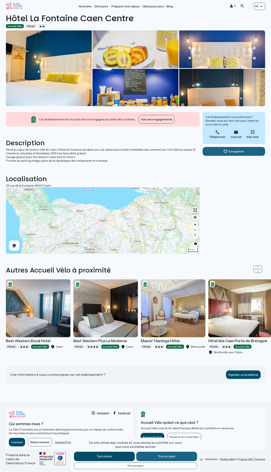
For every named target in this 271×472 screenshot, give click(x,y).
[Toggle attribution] (195, 244)
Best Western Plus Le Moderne (100, 341)
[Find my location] (195, 217)
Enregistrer (236, 151)
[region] (103, 220)
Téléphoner (217, 137)
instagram (103, 413)
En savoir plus (152, 437)
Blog (170, 6)
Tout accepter (167, 456)
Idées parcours (153, 6)
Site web (252, 137)
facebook (124, 413)
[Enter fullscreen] (195, 210)
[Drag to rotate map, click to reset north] (195, 235)
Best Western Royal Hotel (28, 341)
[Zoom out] (195, 229)
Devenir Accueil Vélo (184, 437)
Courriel (236, 137)
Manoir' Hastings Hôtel (160, 341)
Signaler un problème (243, 374)
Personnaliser (136, 465)
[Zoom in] (195, 224)
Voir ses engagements (156, 119)
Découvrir (101, 6)
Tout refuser (104, 456)
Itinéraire (85, 6)
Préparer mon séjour (125, 6)
